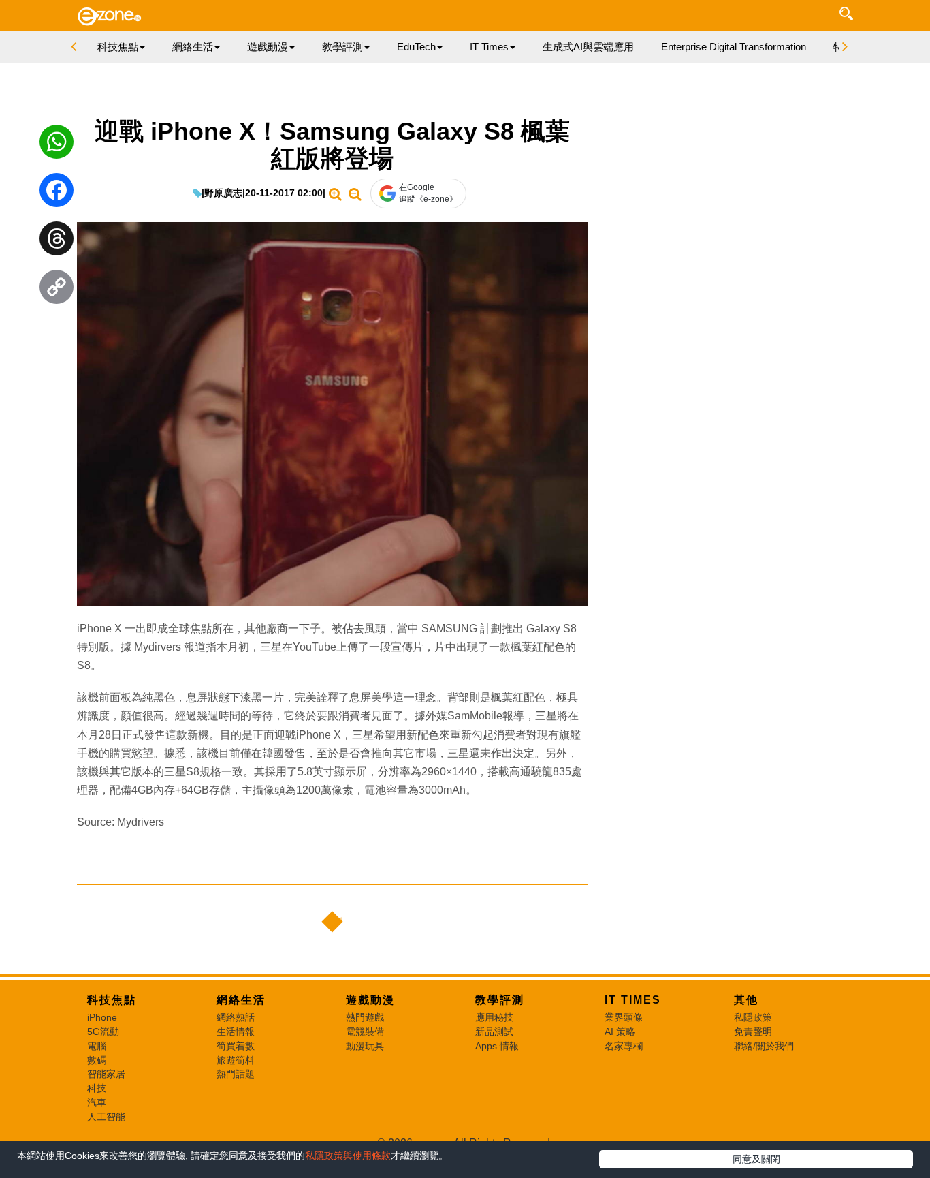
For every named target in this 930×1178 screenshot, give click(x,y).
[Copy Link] (56, 290)
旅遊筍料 (236, 1060)
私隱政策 (753, 1017)
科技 (96, 1088)
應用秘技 (494, 1017)
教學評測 (499, 1000)
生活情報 (236, 1031)
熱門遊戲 (365, 1017)
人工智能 (106, 1116)
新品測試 (494, 1031)
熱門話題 (236, 1073)
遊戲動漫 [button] (267, 46)
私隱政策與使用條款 (348, 1155)
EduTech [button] (416, 46)
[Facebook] (56, 193)
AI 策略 (620, 1031)
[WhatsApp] (56, 145)
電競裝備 (365, 1031)
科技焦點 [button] (117, 46)
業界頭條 (624, 1017)
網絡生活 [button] (192, 46)
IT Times (633, 1000)
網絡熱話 (236, 1017)
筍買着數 (236, 1045)
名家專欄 (624, 1045)
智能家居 (106, 1073)
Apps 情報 (497, 1045)
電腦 (96, 1045)
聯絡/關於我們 (764, 1045)
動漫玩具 (365, 1045)
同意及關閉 (756, 1158)
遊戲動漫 (370, 1000)
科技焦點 (111, 1000)
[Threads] (56, 241)
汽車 (96, 1102)
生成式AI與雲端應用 (588, 46)
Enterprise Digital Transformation (733, 46)
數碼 (96, 1060)
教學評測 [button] (342, 46)
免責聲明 (753, 1031)
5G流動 (103, 1031)
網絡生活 (241, 1000)
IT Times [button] (489, 46)
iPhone (102, 1017)
